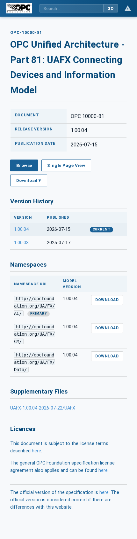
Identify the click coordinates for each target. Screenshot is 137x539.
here (36, 451)
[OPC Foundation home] (19, 8)
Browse (24, 165)
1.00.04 (21, 229)
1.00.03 (21, 243)
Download (107, 300)
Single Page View (66, 165)
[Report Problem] (127, 8)
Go (110, 8)
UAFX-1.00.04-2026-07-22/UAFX (42, 408)
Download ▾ (28, 180)
